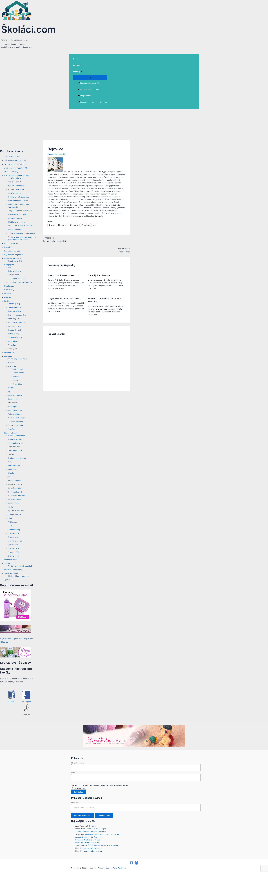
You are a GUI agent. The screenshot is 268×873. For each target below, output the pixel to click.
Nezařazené (9, 286)
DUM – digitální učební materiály (17, 175)
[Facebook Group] (136, 864)
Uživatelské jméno (77, 763)
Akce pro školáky (11, 172)
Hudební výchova (15, 395)
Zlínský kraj (12, 349)
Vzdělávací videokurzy (13, 570)
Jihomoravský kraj (15, 307)
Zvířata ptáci (13, 545)
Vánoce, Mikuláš (14, 514)
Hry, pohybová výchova (13, 255)
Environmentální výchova (18, 201)
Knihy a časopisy (15, 271)
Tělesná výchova (15, 414)
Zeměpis (11, 429)
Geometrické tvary (15, 443)
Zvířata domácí (14, 533)
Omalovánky (9, 290)
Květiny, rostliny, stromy (17, 458)
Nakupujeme (9, 265)
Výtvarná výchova (15, 425)
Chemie (11, 363)
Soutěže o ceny (10, 560)
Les (9, 462)
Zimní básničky (14, 530)
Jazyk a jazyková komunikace (20, 211)
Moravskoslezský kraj (17, 322)
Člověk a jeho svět (15, 178)
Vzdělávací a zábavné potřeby (20, 282)
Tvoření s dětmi (10, 563)
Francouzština (18, 373)
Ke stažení (77, 65)
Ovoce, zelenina (14, 481)
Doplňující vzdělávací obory (19, 197)
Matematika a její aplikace (18, 214)
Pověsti (7, 301)
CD (9, 267)
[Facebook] (131, 864)
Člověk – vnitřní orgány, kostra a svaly (103, 845)
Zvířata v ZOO (13, 552)
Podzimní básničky (15, 492)
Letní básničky (14, 465)
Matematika (13, 403)
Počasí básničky (14, 488)
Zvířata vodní (13, 556)
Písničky (7, 293)
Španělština (17, 384)
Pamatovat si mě (79, 788)
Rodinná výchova (15, 410)
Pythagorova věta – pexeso (91, 851)
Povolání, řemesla (15, 499)
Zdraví (10, 526)
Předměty (8, 356)
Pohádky (7, 297)
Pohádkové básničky (16, 496)
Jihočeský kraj (14, 304)
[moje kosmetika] (15, 657)
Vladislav (78, 832)
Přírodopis (12, 406)
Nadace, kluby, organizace (18, 576)
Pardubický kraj (14, 330)
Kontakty (76, 72)
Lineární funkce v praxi (98, 829)
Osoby (11, 477)
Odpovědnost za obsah (89, 89)
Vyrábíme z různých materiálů (20, 566)
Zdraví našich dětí (11, 573)
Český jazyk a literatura (17, 359)
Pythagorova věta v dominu (91, 848)
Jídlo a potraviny (15, 450)
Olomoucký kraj (14, 326)
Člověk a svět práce (16, 189)
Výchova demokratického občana (21, 233)
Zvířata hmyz (13, 537)
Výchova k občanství (16, 418)
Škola (10, 507)
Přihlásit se (78, 792)
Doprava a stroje (15, 439)
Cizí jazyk (12, 366)
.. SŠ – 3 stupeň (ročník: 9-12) (16, 168)
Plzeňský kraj (13, 334)
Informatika (12, 399)
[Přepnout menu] (90, 77)
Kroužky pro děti (15, 261)
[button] (81, 71)
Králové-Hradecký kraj (17, 315)
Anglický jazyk (18, 369)
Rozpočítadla (13, 503)
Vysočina (12, 345)
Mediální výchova (15, 218)
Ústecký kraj (13, 341)
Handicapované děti (12, 251)
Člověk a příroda (15, 182)
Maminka (11, 473)
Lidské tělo (12, 469)
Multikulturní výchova (16, 222)
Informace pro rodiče (12, 258)
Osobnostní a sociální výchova (20, 226)
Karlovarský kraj (14, 311)
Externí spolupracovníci (89, 83)
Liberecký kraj (14, 319)
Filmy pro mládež (11, 243)
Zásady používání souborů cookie (93, 102)
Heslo (73, 773)
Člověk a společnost (16, 186)
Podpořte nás (85, 96)
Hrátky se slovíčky (89, 837)
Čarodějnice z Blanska (99, 275)
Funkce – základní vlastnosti (94, 832)
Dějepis (11, 388)
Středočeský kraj (15, 337)
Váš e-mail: (75, 803)
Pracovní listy (9, 353)
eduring (78, 837)
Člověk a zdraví (14, 193)
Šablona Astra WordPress (116, 868)
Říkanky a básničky (11, 433)
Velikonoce (12, 522)
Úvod (75, 59)
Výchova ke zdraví (15, 422)
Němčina (16, 376)
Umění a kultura (14, 229)
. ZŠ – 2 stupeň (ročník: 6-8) (15, 164)
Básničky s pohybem (16, 435)
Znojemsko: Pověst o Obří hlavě (63, 298)
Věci (10, 518)
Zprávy (7, 580)
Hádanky (7, 247)
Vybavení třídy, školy (16, 278)
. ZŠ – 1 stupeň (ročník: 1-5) (15, 160)
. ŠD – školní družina (12, 157)
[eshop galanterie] (15, 620)
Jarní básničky (14, 447)
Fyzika (10, 391)
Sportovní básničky (16, 511)
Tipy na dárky (13, 275)
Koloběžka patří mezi (92, 840)
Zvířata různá (13, 548)
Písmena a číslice (15, 484)
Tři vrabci (92, 826)
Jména (11, 454)
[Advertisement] (134, 124)
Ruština (15, 380)
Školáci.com (28, 29)
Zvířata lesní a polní (16, 541)
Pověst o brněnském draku (61, 275)
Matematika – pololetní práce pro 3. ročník (102, 834)
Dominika (79, 840)
